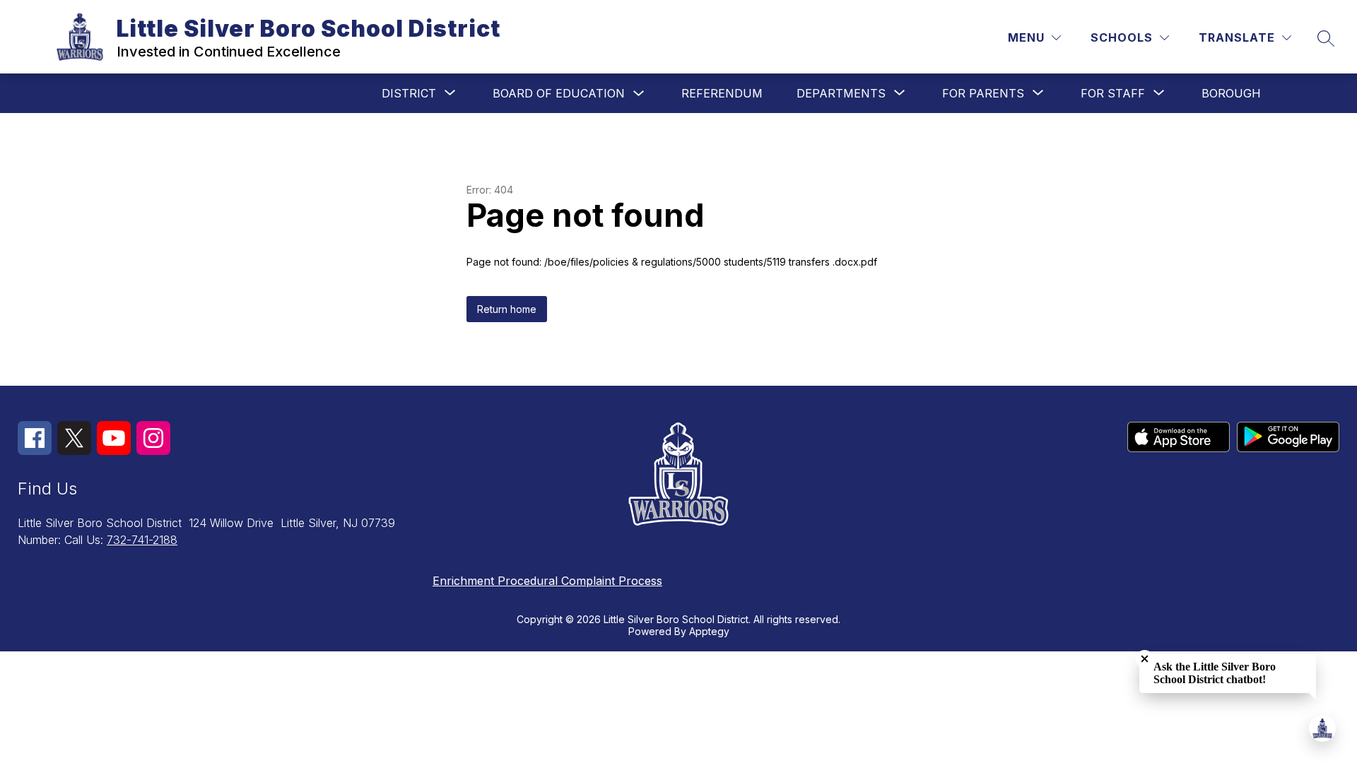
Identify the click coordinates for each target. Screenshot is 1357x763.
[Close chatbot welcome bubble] (1144, 659)
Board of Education (559, 93)
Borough (1231, 93)
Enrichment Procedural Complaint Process (547, 581)
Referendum (722, 93)
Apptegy (709, 631)
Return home (506, 309)
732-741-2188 (142, 540)
